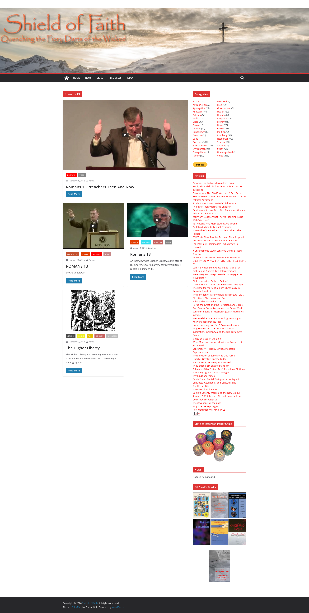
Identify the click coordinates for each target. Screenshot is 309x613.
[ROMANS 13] (93, 226)
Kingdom (158, 242)
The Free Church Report (205, 389)
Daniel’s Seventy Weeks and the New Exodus (216, 392)
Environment (199, 148)
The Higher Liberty (83, 347)
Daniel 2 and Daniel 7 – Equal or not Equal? (216, 379)
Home (76, 77)
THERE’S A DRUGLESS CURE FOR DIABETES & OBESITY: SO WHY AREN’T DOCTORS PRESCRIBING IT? (219, 261)
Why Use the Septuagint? (206, 406)
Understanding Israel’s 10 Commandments (216, 325)
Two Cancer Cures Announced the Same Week (217, 308)
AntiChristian (200, 104)
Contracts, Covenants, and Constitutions (214, 382)
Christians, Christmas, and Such (210, 298)
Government (224, 108)
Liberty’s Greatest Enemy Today (209, 358)
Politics (221, 131)
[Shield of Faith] (66, 78)
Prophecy (222, 135)
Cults (195, 138)
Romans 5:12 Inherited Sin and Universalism (217, 396)
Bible (195, 121)
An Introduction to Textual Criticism (212, 227)
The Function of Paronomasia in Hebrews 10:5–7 (218, 294)
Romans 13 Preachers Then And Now (100, 187)
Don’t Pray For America (205, 399)
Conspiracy (199, 131)
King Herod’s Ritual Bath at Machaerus (213, 328)
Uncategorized (225, 152)
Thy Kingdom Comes (204, 375)
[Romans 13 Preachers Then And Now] (125, 135)
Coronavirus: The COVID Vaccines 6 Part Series (218, 193)
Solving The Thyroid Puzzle (207, 301)
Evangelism (199, 152)
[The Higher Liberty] (93, 310)
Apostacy (197, 111)
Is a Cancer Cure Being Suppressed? (212, 362)
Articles (70, 336)
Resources (115, 77)
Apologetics (72, 254)
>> (199, 413)
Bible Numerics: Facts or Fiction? (210, 281)
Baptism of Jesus (202, 352)
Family (196, 155)
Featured (146, 242)
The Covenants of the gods (207, 402)
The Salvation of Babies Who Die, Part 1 (214, 355)
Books (81, 336)
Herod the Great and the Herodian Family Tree (218, 304)
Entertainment (200, 145)
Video (100, 77)
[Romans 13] (157, 220)
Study (107, 254)
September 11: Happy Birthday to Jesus (214, 348)
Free (90, 336)
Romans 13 (140, 254)
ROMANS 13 (77, 266)
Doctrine (71, 175)
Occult (220, 128)
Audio (196, 118)
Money (221, 121)
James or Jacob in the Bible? (207, 338)
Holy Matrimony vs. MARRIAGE (209, 409)
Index (130, 77)
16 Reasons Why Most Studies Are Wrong (215, 223)
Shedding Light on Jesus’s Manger (211, 372)
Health (220, 111)
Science (221, 142)
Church (85, 254)
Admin (91, 180)
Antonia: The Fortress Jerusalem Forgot (213, 183)
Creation (197, 135)
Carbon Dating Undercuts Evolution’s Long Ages (218, 284)
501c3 (196, 101)
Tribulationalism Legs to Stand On (211, 365)
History (221, 115)
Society (221, 145)
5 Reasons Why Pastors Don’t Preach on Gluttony (219, 369)
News (88, 77)
